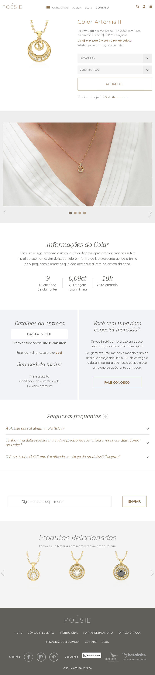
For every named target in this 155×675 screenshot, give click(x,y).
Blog (88, 7)
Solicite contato (117, 97)
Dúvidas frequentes (41, 632)
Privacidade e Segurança (62, 641)
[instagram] (41, 657)
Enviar (134, 501)
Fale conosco (117, 382)
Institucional (69, 632)
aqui (59, 352)
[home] (12, 7)
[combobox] (115, 58)
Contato (102, 7)
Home (18, 632)
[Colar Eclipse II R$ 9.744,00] (122, 573)
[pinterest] (53, 657)
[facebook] (28, 657)
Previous (3, 573)
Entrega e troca (129, 632)
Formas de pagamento (98, 632)
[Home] (77, 620)
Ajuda (76, 7)
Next (151, 573)
